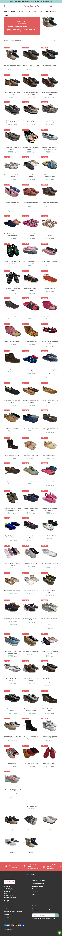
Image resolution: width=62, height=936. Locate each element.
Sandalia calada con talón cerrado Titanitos (50, 737)
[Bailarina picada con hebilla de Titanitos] (12, 163)
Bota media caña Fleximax (31, 736)
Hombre (31, 830)
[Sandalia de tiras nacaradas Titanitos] (49, 222)
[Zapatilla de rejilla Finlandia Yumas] (49, 579)
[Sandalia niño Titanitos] (31, 552)
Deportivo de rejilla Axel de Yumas (31, 536)
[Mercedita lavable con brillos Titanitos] (49, 417)
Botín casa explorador (31, 341)
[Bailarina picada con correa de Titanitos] (49, 552)
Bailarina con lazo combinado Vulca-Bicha (50, 342)
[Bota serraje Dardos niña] (49, 752)
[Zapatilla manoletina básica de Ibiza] (12, 389)
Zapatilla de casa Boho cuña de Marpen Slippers (12, 234)
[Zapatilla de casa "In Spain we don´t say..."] (12, 250)
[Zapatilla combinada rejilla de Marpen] (49, 389)
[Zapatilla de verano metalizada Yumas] (49, 607)
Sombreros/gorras (51, 11)
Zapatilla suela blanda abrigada (31, 428)
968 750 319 (38, 1)
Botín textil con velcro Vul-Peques (31, 203)
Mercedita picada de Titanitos (12, 590)
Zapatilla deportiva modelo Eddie (12, 536)
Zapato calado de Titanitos (31, 590)
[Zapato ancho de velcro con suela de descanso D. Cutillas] (31, 54)
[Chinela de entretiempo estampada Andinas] (49, 470)
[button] (57, 6)
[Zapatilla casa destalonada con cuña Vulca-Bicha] (49, 163)
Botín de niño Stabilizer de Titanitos (31, 679)
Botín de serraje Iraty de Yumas (31, 651)
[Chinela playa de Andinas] (31, 470)
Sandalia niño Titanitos (31, 563)
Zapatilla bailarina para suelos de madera (31, 262)
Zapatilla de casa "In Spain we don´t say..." (12, 262)
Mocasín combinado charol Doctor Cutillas (31, 93)
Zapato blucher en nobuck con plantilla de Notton (12, 737)
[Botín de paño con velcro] (12, 358)
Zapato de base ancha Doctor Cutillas (12, 93)
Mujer (12, 830)
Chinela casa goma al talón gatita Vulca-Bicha (49, 509)
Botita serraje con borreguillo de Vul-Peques (12, 66)
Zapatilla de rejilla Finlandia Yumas (49, 591)
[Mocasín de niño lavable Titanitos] (31, 163)
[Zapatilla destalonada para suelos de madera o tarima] (49, 358)
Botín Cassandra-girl (49, 288)
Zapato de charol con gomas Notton (12, 709)
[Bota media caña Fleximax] (31, 725)
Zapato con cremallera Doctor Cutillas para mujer (50, 121)
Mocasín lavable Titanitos (12, 481)
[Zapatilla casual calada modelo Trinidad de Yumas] (12, 640)
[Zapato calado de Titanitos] (31, 579)
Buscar (34, 894)
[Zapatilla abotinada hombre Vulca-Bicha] (31, 497)
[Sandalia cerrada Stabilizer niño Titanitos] (31, 607)
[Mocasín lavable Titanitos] (12, 470)
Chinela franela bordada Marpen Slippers (31, 370)
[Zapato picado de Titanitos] (49, 525)
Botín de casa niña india (49, 316)
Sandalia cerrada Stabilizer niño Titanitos (31, 619)
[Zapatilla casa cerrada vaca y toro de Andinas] (31, 136)
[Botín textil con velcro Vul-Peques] (31, 191)
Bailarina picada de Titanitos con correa (12, 679)
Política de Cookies (9, 914)
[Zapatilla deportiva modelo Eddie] (12, 525)
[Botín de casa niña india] (49, 305)
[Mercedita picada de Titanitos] (12, 579)
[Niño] (12, 842)
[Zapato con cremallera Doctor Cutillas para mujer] (49, 109)
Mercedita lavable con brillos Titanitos (50, 429)
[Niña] (50, 819)
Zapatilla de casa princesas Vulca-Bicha (31, 234)
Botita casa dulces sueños (12, 341)
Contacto (34, 889)
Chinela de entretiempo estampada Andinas (49, 482)
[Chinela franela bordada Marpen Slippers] (31, 358)
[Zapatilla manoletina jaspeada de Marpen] (31, 389)
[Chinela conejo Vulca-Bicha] (31, 305)
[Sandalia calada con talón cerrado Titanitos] (49, 725)
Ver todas (31, 808)
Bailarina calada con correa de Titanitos (12, 564)
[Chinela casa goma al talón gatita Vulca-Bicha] (49, 497)
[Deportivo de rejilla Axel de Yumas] (31, 525)
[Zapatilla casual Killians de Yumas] (31, 277)
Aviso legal (6, 917)
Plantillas (40, 11)
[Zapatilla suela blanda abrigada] (31, 417)
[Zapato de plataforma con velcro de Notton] (31, 697)
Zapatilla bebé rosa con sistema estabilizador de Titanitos (12, 790)
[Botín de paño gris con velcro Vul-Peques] (49, 191)
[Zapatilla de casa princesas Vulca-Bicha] (31, 222)
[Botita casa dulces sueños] (12, 330)
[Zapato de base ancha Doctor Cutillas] (12, 81)
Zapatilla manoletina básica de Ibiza (12, 401)
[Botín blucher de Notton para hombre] (49, 697)
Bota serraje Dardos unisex (31, 763)
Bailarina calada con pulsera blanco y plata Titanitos (49, 148)
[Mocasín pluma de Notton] (49, 668)
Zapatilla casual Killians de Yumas (31, 289)
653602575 (50, 1)
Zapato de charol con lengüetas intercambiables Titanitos (12, 509)
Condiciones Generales (10, 909)
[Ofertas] (31, 842)
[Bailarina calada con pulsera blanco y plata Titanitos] (49, 136)
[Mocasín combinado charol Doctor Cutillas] (31, 81)
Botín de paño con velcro (12, 369)
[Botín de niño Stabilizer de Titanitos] (31, 668)
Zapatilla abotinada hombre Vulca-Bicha (31, 509)
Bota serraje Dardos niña (49, 763)
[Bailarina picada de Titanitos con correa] (12, 668)
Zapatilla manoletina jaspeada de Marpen (31, 401)
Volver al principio (30, 874)
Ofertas (34, 11)
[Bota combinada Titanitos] (12, 444)
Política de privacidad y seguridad (13, 911)
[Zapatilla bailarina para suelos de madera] (31, 250)
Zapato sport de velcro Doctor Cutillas (50, 93)
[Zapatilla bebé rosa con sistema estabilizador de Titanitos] (12, 778)
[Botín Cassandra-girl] (49, 277)
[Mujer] (12, 819)
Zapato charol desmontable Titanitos (12, 289)
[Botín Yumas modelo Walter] (12, 305)
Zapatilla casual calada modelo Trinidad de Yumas (12, 652)
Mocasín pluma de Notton (50, 679)
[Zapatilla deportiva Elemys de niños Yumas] (12, 607)
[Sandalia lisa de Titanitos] (49, 444)
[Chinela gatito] (12, 752)
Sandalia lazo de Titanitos (31, 455)
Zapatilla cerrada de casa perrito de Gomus (12, 203)
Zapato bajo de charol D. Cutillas (49, 66)
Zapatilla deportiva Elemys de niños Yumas (12, 619)
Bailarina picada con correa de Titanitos (50, 564)
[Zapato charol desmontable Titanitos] (12, 277)
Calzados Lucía (10, 929)
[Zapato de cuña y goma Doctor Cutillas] (12, 136)
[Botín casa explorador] (31, 330)
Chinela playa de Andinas (31, 481)
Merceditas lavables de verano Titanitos (50, 652)
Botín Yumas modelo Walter (12, 316)
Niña (50, 830)
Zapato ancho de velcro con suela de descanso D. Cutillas (31, 66)
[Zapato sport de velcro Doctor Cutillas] (49, 81)
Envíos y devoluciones (38, 883)
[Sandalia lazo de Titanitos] (31, 444)
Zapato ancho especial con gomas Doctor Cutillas (12, 121)
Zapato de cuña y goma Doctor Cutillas (12, 148)
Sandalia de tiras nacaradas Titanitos (49, 234)
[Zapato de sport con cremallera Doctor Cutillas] (31, 109)
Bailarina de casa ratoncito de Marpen (50, 262)
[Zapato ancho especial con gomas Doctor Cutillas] (12, 109)
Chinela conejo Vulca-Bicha (31, 316)
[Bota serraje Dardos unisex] (31, 752)
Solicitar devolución (37, 886)
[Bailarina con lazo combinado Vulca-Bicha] (49, 330)
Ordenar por (7, 40)
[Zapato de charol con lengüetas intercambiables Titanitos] (12, 497)
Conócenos (35, 891)
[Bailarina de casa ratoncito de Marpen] (49, 250)
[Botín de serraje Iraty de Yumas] (31, 640)
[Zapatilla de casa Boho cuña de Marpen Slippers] (12, 222)
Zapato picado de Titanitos (49, 536)
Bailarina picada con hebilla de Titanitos (12, 175)
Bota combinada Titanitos (12, 455)
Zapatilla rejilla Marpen (12, 428)
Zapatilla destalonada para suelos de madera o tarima (50, 370)
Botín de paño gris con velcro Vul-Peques (50, 203)
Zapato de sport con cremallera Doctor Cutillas (31, 121)
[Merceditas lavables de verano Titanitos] (49, 640)
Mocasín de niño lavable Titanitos (31, 175)
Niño (12, 852)
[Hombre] (31, 819)
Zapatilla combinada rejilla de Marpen (50, 401)
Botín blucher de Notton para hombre (50, 709)
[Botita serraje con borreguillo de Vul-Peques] (12, 54)
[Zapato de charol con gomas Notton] (12, 697)
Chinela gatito (12, 763)
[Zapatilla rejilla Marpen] (12, 417)
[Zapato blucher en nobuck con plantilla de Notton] (12, 725)
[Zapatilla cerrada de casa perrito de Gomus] (12, 191)
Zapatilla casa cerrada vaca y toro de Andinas (31, 148)
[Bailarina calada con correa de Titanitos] (12, 552)
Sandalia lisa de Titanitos (49, 455)
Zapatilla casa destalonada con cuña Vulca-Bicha (50, 175)
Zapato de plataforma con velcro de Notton (31, 709)
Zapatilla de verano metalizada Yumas (49, 619)
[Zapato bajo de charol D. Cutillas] (49, 54)
